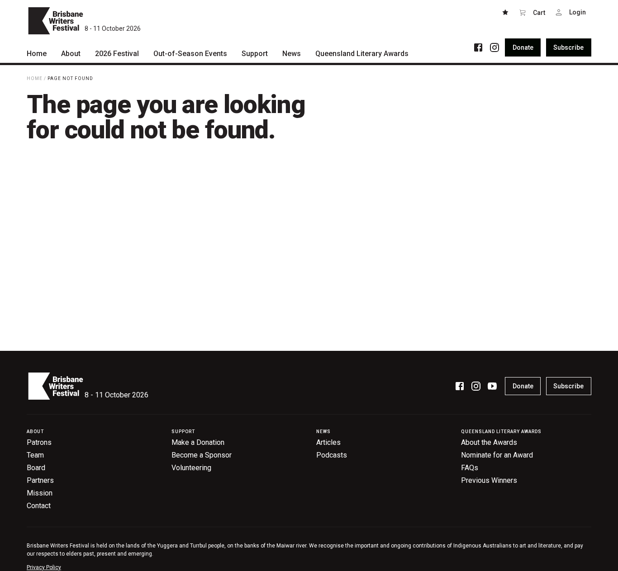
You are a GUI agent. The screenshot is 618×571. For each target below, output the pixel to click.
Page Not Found (70, 78)
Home (35, 78)
